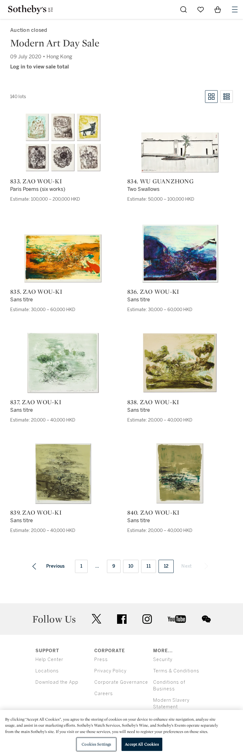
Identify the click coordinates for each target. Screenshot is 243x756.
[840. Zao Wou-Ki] (180, 473)
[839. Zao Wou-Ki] (63, 473)
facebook (122, 619)
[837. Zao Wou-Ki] (63, 362)
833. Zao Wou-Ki (36, 181)
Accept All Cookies (142, 744)
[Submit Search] (183, 9)
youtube (177, 619)
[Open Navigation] (235, 9)
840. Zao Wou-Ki (153, 512)
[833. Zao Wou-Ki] (63, 142)
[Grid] (211, 96)
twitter (96, 619)
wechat (206, 619)
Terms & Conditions (176, 671)
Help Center (49, 659)
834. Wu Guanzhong (160, 181)
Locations (47, 671)
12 (166, 566)
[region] (121, 733)
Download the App (56, 682)
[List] (226, 96)
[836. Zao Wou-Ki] (180, 253)
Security (162, 659)
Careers (103, 693)
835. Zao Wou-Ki (36, 291)
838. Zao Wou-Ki (153, 402)
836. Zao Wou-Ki (153, 291)
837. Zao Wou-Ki (35, 402)
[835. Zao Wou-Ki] (63, 258)
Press (101, 659)
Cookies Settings (96, 744)
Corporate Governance (121, 682)
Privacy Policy (110, 671)
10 (131, 566)
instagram (147, 619)
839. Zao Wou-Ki (36, 512)
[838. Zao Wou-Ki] (180, 362)
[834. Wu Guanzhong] (180, 153)
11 (148, 566)
